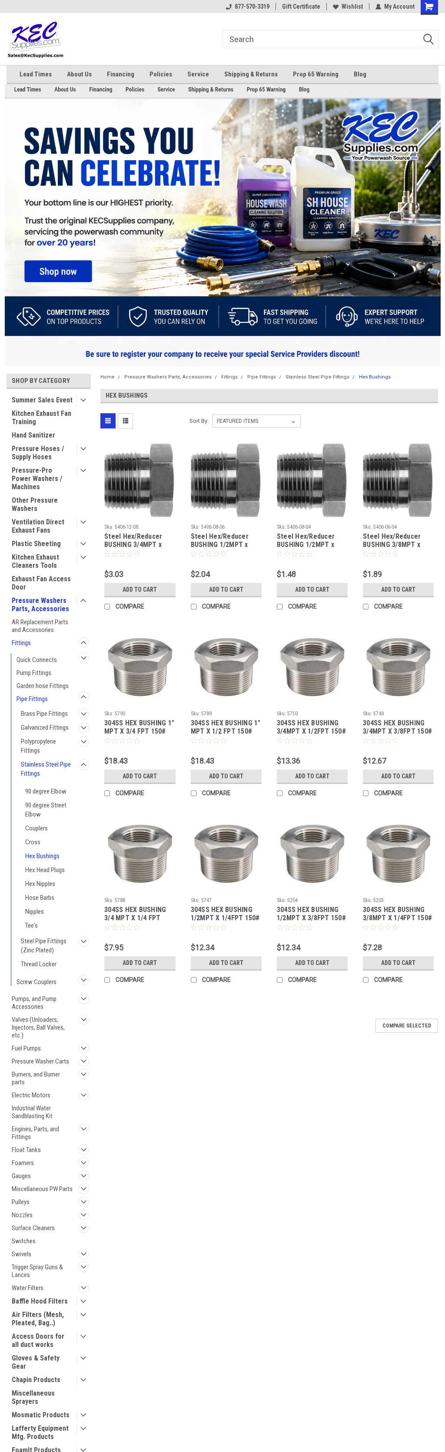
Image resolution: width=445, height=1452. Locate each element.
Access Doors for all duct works (38, 1340)
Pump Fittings (34, 673)
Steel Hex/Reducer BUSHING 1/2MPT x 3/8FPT (220, 541)
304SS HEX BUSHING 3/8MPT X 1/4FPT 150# (397, 913)
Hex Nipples (40, 884)
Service (198, 74)
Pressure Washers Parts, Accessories (40, 604)
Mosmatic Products (41, 1415)
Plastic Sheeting (36, 544)
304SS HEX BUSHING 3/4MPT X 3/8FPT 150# (397, 727)
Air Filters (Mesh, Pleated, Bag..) (38, 1318)
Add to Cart (140, 589)
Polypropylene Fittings (38, 746)
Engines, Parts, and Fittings (35, 1133)
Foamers (23, 1163)
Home (107, 377)
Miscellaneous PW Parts (42, 1189)
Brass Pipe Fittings (44, 714)
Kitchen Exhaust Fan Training (41, 417)
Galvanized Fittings (45, 727)
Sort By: (199, 421)
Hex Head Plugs (45, 870)
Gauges (21, 1176)
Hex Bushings (42, 856)
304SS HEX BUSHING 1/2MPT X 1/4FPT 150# (225, 913)
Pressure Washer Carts (40, 1061)
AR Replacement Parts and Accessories (40, 626)
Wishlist (352, 6)
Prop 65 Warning (316, 74)
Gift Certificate (301, 6)
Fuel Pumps (26, 1048)
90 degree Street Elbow (45, 809)
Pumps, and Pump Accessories (34, 1003)
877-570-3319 (252, 6)
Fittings (21, 643)
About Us (79, 74)
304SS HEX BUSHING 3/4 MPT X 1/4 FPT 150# (135, 914)
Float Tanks (26, 1150)
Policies (160, 74)
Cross (32, 842)
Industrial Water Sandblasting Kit (32, 1112)
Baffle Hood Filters (40, 1301)
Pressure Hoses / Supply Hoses (38, 452)
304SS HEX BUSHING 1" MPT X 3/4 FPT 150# (139, 727)
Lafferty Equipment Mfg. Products (40, 1432)
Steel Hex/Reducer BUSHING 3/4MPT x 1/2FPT (133, 541)
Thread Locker (38, 964)
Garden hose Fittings (43, 686)
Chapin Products (36, 1380)
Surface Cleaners (33, 1228)
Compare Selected (406, 1026)
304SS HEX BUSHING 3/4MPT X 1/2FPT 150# (311, 727)
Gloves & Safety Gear (36, 1362)
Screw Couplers (36, 982)
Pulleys (21, 1202)
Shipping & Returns (251, 74)
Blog (360, 74)
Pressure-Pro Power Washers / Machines (37, 478)
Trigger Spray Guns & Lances (37, 1271)
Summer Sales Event (42, 400)
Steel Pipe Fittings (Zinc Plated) (43, 945)
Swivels (21, 1254)
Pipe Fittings (32, 699)
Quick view (140, 513)
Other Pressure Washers (35, 504)
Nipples (34, 911)
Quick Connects (37, 660)
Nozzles (22, 1215)
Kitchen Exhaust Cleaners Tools (35, 561)
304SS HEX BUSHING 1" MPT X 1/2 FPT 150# (226, 727)
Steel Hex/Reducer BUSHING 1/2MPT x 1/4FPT (306, 541)
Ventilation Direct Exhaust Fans (38, 526)
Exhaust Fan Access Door (41, 583)
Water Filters (27, 1288)
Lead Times (36, 74)
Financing (120, 74)
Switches (24, 1241)
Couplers (36, 828)
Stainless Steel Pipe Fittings (46, 769)
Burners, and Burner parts (36, 1078)
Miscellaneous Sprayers (33, 1397)
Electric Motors (31, 1095)
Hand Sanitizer (33, 435)
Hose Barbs (39, 898)
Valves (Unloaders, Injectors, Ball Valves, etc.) (38, 1027)
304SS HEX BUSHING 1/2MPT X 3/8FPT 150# (311, 913)
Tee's (31, 925)
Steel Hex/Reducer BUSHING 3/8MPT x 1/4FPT (392, 541)
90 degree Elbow (45, 791)
